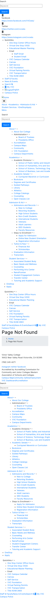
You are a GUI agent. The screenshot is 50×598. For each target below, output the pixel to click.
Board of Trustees (26, 137)
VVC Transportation (18, 73)
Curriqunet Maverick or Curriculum (33, 177)
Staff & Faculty (11, 78)
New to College (25, 208)
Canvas (12, 62)
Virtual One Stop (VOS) (19, 45)
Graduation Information (24, 252)
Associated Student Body (25, 261)
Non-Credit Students (27, 216)
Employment (35, 378)
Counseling (19, 196)
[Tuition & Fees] (28, 244)
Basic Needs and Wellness (25, 264)
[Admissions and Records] (38, 205)
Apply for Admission (27, 235)
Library (17, 188)
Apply (28, 107)
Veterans (22, 222)
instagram (6, 367)
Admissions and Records (24, 205)
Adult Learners (24, 224)
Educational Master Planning (21, 48)
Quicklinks (9, 291)
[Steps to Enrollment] (33, 233)
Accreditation (20, 143)
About (5, 104)
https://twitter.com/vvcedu (13, 29)
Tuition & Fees (20, 244)
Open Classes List (22, 199)
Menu (4, 110)
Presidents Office (26, 140)
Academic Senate (21, 174)
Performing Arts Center (24, 269)
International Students (28, 219)
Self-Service (14, 65)
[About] (17, 129)
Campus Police (11, 93)
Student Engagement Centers (27, 275)
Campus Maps (20, 145)
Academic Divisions (22, 160)
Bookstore (18, 179)
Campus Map (7, 378)
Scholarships (24, 249)
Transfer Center (21, 278)
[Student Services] (26, 259)
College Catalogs (21, 193)
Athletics (17, 190)
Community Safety (21, 378)
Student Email (20, 56)
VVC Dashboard (9, 380)
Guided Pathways (21, 185)
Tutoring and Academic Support (28, 280)
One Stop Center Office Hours (22, 43)
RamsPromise (20, 272)
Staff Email (19, 54)
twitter (14, 367)
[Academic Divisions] (33, 160)
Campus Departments (23, 154)
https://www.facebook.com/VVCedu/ (18, 21)
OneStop (22, 107)
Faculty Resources (26, 230)
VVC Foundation (16, 67)
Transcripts (19, 255)
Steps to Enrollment (22, 233)
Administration (20, 134)
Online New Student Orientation (32, 238)
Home (10, 339)
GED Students (24, 227)
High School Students (28, 213)
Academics (14, 104)
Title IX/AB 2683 (16, 76)
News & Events (11, 81)
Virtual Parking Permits (19, 70)
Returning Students (26, 211)
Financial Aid (24, 246)
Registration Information (29, 241)
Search (3, 1)
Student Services (9, 107)
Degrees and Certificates (25, 182)
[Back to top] (0, 349)
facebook (21, 367)
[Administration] (29, 134)
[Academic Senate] (31, 174)
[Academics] (21, 157)
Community (19, 148)
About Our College (22, 131)
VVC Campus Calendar (19, 59)
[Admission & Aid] (26, 202)
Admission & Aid (28, 104)
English (16, 90)
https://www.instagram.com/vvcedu (17, 37)
